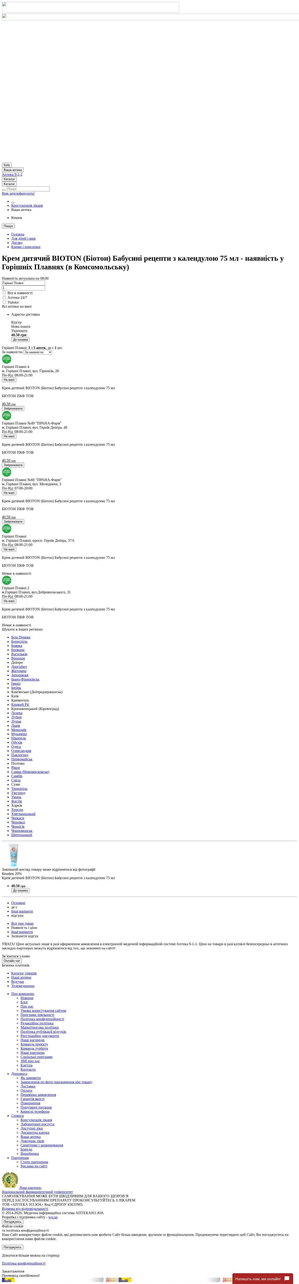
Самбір (16, 776)
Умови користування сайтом (43, 1011)
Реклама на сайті (34, 1166)
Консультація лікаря (27, 205)
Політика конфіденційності (42, 1019)
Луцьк (16, 721)
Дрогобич (19, 667)
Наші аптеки (21, 977)
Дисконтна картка (35, 1132)
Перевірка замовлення (38, 1095)
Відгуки (17, 982)
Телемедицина (22, 986)
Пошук (8, 226)
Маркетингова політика (40, 1027)
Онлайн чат (12, 961)
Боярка (16, 646)
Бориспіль (19, 641)
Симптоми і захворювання (42, 1145)
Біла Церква (20, 637)
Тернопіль (19, 789)
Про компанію (22, 994)
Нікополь (18, 738)
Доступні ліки (32, 1128)
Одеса (16, 747)
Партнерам (20, 1158)
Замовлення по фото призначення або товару (56, 1082)
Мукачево (19, 734)
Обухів (16, 742)
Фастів (16, 801)
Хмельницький (23, 814)
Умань (16, 797)
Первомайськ (21, 759)
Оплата (26, 1090)
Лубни (16, 717)
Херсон (17, 810)
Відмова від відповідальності (25, 1209)
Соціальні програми (37, 1057)
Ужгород (18, 793)
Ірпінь (16, 688)
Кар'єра (26, 1065)
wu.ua (52, 1217)
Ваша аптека (31, 1137)
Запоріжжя (19, 675)
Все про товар (22, 923)
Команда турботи (34, 1048)
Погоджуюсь (12, 1221)
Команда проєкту (34, 1044)
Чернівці (18, 822)
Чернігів (18, 826)
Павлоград (19, 755)
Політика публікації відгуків (43, 1032)
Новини (27, 998)
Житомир (18, 671)
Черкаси (17, 818)
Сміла (16, 780)
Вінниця (18, 658)
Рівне (15, 768)
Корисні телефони (35, 1111)
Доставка (28, 1086)
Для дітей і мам (23, 238)
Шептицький (21, 835)
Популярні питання (36, 1107)
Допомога (19, 1074)
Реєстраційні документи (40, 1036)
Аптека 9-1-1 (12, 174)
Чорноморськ (21, 831)
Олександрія (21, 751)
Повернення (30, 1103)
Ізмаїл (16, 683)
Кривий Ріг (20, 704)
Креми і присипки (25, 247)
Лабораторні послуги (37, 1124)
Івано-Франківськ (25, 679)
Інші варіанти (22, 911)
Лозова (16, 713)
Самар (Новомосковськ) (30, 772)
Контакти (28, 1069)
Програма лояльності (37, 1015)
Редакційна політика (37, 1023)
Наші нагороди (33, 1040)
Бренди (26, 1149)
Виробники (30, 1154)
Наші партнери (33, 1053)
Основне (18, 903)
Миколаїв (18, 730)
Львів (15, 726)
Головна (17, 234)
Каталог (9, 179)
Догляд (16, 243)
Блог (24, 1002)
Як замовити (31, 1078)
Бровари (18, 650)
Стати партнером (34, 1162)
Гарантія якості (32, 1099)
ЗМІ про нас (30, 1061)
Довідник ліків (32, 1141)
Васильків (19, 654)
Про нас (27, 1006)
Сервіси (17, 1116)
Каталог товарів (24, 973)
